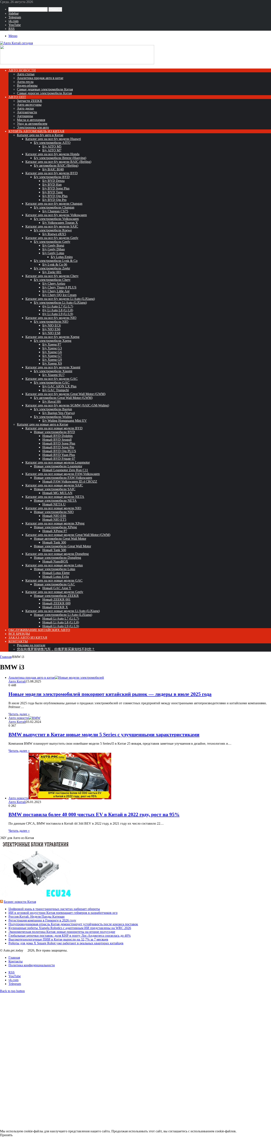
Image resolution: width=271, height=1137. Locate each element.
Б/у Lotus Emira (62, 257)
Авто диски (25, 108)
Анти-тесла (25, 82)
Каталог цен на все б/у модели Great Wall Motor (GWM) (65, 394)
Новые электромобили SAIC (54, 489)
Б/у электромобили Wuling (53, 417)
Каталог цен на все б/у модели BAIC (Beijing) (58, 161)
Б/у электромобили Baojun (53, 409)
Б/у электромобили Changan (54, 207)
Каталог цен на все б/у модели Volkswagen (56, 215)
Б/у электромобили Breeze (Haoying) (60, 158)
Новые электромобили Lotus (54, 569)
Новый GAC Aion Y (56, 588)
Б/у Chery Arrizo (53, 283)
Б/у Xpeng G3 (52, 348)
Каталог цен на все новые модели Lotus (54, 565)
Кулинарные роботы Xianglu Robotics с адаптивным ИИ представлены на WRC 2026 (69, 928)
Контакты (18, 641)
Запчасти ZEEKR (29, 101)
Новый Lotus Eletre (56, 573)
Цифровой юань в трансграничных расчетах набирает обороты (54, 909)
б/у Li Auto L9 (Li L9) (57, 314)
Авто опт (17, 97)
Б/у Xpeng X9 (52, 363)
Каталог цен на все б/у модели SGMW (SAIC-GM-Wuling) (67, 405)
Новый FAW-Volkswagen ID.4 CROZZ (69, 481)
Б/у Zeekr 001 (51, 272)
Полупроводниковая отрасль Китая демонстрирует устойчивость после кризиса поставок (73, 924)
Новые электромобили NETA (55, 500)
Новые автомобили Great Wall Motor (60, 538)
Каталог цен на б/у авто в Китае (40, 135)
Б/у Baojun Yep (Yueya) (58, 413)
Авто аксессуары (29, 104)
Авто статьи (26, 74)
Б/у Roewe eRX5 (54, 234)
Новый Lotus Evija (55, 576)
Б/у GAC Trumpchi (55, 390)
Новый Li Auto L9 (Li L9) (60, 626)
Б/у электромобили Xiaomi (53, 371)
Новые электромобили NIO (54, 512)
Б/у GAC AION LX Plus (59, 386)
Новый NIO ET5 (54, 519)
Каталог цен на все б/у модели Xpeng (52, 337)
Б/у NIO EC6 (51, 325)
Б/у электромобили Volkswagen (56, 219)
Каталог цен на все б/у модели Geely (51, 238)
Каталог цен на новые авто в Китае (42, 424)
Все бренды (19, 634)
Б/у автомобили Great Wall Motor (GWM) (63, 398)
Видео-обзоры (27, 85)
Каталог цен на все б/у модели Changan (53, 203)
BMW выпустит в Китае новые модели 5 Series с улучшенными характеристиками (103, 734)
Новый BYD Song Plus (58, 443)
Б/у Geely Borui (53, 245)
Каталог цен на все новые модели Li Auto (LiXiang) (62, 611)
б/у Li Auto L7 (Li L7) (57, 306)
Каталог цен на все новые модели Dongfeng (57, 554)
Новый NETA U (54, 504)
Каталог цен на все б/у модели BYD (51, 173)
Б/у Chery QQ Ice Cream (59, 295)
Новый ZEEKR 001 (56, 599)
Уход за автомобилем (32, 123)
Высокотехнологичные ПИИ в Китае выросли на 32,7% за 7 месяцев (58, 939)
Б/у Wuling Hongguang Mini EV (64, 420)
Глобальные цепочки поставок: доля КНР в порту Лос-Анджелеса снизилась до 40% (69, 935)
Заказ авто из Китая (27, 637)
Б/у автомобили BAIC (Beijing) (56, 165)
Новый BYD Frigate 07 (58, 458)
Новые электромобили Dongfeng (57, 557)
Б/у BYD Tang (52, 192)
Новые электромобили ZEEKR (56, 595)
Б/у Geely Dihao (53, 249)
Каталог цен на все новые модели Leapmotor (57, 462)
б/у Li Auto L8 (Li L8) (57, 310)
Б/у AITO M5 (51, 146)
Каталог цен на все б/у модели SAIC (51, 226)
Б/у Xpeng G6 (52, 352)
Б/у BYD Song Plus (55, 188)
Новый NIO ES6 (54, 516)
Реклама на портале (31, 645)
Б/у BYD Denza (53, 181)
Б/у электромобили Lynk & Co (55, 260)
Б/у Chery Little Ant (55, 291)
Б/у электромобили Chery (52, 280)
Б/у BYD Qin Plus (55, 196)
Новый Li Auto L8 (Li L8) (60, 622)
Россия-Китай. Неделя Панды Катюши (36, 916)
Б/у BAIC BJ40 (53, 169)
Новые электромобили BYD (54, 432)
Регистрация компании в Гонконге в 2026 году (42, 920)
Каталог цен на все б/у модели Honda (52, 154)
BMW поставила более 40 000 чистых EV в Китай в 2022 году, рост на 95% (94, 814)
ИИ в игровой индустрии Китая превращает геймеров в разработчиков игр (63, 913)
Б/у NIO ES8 (51, 333)
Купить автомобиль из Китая (36, 131)
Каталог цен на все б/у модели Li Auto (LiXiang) (60, 299)
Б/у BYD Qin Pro (54, 200)
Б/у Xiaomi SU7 (53, 375)
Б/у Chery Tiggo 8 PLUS (59, 287)
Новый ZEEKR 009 (56, 603)
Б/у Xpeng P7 (51, 344)
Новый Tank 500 (54, 550)
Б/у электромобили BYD (52, 177)
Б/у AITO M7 (51, 150)
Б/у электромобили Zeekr (52, 268)
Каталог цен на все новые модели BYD (54, 428)
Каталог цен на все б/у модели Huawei (53, 139)
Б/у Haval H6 (51, 401)
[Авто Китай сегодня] (16, 43)
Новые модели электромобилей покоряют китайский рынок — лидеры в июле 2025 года (110, 694)
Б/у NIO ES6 (51, 329)
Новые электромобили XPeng (55, 527)
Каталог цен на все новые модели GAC (54, 580)
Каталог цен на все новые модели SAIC (54, 485)
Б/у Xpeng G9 (52, 359)
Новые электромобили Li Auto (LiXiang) (63, 615)
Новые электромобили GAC (54, 584)
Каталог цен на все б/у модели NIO (50, 318)
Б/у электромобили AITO (52, 142)
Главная (5, 657)
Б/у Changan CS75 (55, 211)
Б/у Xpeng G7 (52, 356)
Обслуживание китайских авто (39, 630)
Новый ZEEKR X (55, 607)
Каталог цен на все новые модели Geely (54, 592)
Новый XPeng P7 (54, 531)
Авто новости (22, 70)
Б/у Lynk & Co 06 (54, 264)
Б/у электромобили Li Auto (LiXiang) (60, 302)
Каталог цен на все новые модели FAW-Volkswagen (62, 474)
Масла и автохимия (31, 120)
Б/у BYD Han (52, 184)
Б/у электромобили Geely (52, 241)
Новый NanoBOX (55, 561)
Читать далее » (19, 714)
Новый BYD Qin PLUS (59, 451)
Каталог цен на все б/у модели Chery (52, 276)
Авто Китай (17, 681)
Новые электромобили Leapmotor (58, 466)
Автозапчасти (27, 112)
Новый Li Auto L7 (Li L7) (60, 618)
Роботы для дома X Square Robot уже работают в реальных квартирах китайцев (65, 943)
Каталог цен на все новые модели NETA (54, 496)
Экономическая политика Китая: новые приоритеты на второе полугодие (61, 932)
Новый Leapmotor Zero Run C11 (65, 470)
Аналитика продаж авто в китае (40, 78)
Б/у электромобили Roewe (53, 230)
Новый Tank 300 (54, 542)
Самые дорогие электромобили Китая (44, 93)
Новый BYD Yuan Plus (58, 455)
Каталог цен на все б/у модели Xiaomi (52, 367)
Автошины (25, 116)
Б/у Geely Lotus (53, 253)
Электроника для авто (33, 127)
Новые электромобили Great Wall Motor (62, 546)
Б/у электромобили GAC (52, 382)
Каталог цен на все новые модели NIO (53, 508)
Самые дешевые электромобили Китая (45, 89)
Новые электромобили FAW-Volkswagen (63, 477)
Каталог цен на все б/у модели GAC (51, 378)
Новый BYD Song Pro (58, 447)
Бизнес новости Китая (20, 902)
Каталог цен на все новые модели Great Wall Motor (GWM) (67, 535)
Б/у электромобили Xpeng (52, 340)
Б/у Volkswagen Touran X (60, 222)
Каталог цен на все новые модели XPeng (54, 523)
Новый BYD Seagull (57, 439)
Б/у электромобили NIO (51, 321)
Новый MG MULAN (57, 493)
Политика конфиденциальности (31, 965)
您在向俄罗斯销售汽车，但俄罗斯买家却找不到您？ (56, 649)
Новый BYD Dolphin (57, 436)
